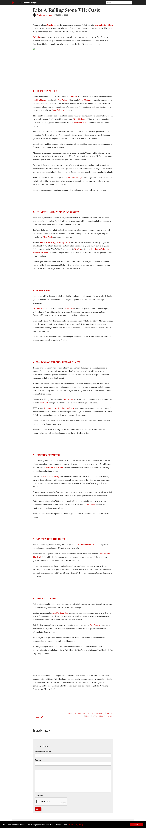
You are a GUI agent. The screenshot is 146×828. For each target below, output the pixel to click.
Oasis (97, 44)
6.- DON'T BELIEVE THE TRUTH (49, 539)
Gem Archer (68, 399)
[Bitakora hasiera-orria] (12, 2)
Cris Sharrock (96, 625)
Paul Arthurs (62, 99)
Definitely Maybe (75, 177)
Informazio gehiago (76, 824)
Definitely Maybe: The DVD (88, 544)
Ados (136, 824)
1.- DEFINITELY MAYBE (45, 90)
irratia (109, 713)
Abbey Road (68, 308)
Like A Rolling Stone (104, 24)
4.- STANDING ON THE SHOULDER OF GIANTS (56, 362)
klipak (87, 716)
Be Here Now (38, 308)
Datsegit (37, 717)
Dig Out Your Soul (60, 612)
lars (95, 716)
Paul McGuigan (39, 99)
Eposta (38, 760)
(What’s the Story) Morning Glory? (55, 242)
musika (102, 716)
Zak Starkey (91, 504)
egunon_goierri (74, 713)
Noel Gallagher (80, 119)
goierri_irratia (98, 713)
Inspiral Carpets (81, 122)
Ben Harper (51, 24)
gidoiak (86, 713)
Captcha (39, 795)
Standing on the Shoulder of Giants (59, 408)
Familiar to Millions (54, 467)
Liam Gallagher (58, 110)
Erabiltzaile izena (43, 752)
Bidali (38, 809)
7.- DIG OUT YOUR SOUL (45, 598)
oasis (110, 716)
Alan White (48, 236)
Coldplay (37, 37)
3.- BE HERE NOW (42, 290)
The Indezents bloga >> (28, 2)
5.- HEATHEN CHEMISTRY (46, 455)
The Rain (74, 96)
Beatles (77, 249)
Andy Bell (44, 402)
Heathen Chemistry (50, 476)
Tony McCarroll (86, 99)
